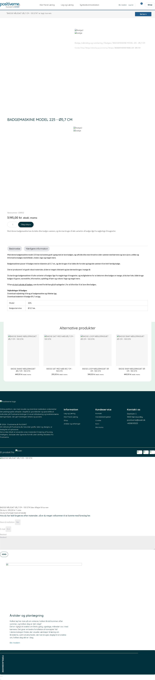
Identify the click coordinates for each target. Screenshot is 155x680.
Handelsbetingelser (103, 417)
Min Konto (99, 427)
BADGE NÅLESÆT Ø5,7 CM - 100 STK (15, 507)
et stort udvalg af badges (22, 284)
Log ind (130, 5)
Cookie (98, 420)
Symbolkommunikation (89, 5)
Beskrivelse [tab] (14, 248)
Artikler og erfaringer (72, 424)
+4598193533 (132, 423)
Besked (3, 534)
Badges (107, 43)
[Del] (1, 676)
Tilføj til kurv (26, 224)
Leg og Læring (67, 5)
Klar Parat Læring (47, 5)
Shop (150, 5)
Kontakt (98, 413)
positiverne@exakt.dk (136, 420)
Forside (77, 48)
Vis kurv (3, 513)
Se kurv (143, 14)
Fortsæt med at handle (16, 513)
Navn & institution (7, 522)
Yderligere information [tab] (37, 248)
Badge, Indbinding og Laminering (88, 43)
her (55, 293)
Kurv (97, 424)
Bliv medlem (123, 5)
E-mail (3, 529)
